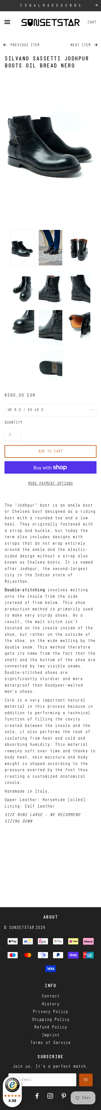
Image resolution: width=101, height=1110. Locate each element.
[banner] (50, 22)
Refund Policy (50, 1027)
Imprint (50, 1035)
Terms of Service (50, 1043)
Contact (50, 996)
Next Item (81, 45)
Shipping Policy (51, 1020)
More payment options (50, 483)
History (50, 1004)
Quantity (12, 423)
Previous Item (24, 45)
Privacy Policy (50, 1012)
